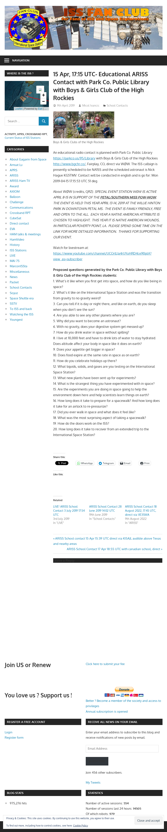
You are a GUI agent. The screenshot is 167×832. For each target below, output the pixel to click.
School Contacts (117, 105)
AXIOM (15, 191)
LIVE (12, 255)
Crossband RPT (20, 213)
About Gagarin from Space (28, 159)
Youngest (16, 320)
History (15, 245)
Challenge (16, 202)
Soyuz (14, 293)
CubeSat (15, 218)
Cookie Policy (80, 825)
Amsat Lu (16, 165)
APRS (13, 170)
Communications (21, 207)
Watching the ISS (21, 314)
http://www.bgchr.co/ (69, 164)
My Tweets (93, 782)
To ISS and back (21, 309)
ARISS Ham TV (20, 181)
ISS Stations (18, 250)
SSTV (13, 303)
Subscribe (97, 761)
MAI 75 (15, 261)
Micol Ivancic (90, 105)
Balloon (15, 197)
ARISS (14, 175)
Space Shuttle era (22, 298)
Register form (14, 737)
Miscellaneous (19, 272)
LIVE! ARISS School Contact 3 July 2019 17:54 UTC (69, 510)
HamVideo (17, 239)
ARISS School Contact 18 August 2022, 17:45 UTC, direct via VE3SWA (141, 510)
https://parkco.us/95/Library (74, 158)
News (14, 277)
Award (14, 186)
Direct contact (19, 223)
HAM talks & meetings (25, 234)
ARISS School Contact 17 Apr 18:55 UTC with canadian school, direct (113, 549)
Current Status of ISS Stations (23, 137)
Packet (14, 282)
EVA (12, 229)
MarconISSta (18, 266)
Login (8, 732)
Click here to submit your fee (105, 664)
